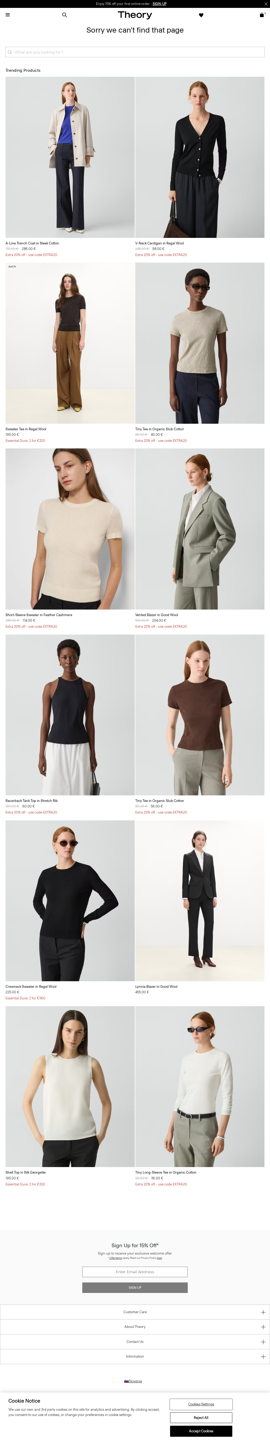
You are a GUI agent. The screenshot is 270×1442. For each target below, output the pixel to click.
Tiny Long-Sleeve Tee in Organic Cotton (165, 1172)
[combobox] (135, 52)
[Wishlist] (201, 15)
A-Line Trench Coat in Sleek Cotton (32, 243)
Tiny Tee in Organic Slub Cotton (159, 429)
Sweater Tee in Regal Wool (26, 429)
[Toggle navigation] (7, 15)
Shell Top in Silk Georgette (26, 1172)
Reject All (201, 1418)
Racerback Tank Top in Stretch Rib (32, 801)
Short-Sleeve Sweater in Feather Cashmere (39, 615)
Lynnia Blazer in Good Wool (156, 987)
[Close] (266, 4)
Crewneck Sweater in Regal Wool (31, 987)
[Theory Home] (135, 15)
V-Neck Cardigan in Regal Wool (159, 243)
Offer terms (115, 1258)
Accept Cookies (201, 1431)
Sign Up (135, 1288)
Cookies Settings (201, 1404)
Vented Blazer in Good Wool (156, 615)
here (159, 1258)
